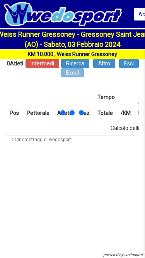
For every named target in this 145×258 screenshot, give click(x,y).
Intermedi (42, 63)
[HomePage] (63, 13)
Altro (104, 63)
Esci (129, 63)
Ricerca (75, 63)
